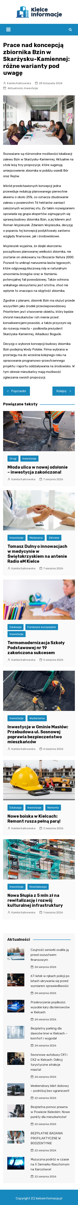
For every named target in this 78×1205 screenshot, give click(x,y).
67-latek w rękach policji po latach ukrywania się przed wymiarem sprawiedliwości (50, 981)
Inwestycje (31, 88)
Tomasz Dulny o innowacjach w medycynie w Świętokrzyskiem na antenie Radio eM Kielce (37, 554)
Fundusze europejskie (41, 627)
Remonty (53, 807)
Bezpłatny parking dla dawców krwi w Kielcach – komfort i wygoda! (49, 1033)
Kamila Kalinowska (19, 83)
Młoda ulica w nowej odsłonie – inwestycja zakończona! (37, 470)
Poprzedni (18, 391)
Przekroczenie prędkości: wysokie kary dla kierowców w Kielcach (50, 1007)
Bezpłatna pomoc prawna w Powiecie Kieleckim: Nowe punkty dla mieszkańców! (50, 1112)
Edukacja (15, 627)
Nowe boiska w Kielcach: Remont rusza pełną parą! (34, 819)
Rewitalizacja (38, 886)
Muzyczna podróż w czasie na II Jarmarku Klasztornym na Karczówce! (50, 1164)
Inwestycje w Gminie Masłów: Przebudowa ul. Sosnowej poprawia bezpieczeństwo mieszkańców (37, 734)
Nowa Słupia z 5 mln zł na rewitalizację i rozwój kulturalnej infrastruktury (35, 900)
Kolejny (62, 391)
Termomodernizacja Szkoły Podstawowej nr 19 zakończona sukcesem (35, 647)
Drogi (13, 458)
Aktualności (15, 88)
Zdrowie (54, 537)
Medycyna (36, 537)
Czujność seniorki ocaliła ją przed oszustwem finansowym (50, 955)
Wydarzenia (37, 718)
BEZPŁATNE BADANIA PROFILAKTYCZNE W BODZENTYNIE (47, 1138)
